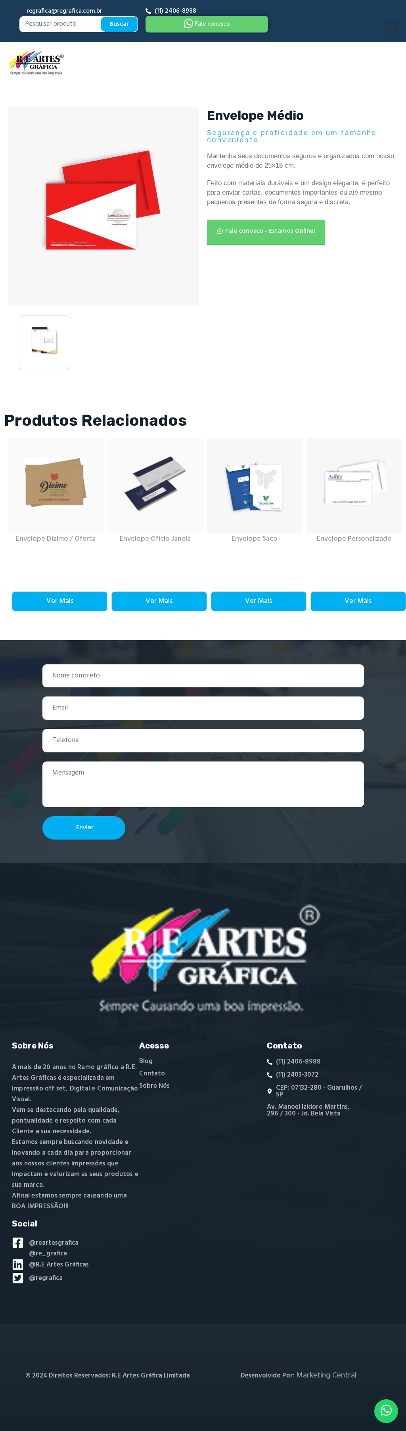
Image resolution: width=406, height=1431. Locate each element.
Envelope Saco (255, 539)
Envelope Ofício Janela (155, 539)
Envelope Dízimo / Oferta (56, 539)
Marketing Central (326, 1375)
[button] (391, 27)
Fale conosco (212, 24)
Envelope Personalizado (354, 539)
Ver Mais (59, 601)
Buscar (119, 24)
